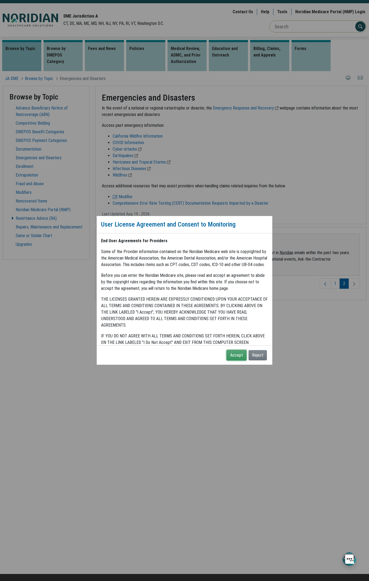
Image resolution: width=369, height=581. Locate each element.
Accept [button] (236, 355)
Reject (257, 355)
